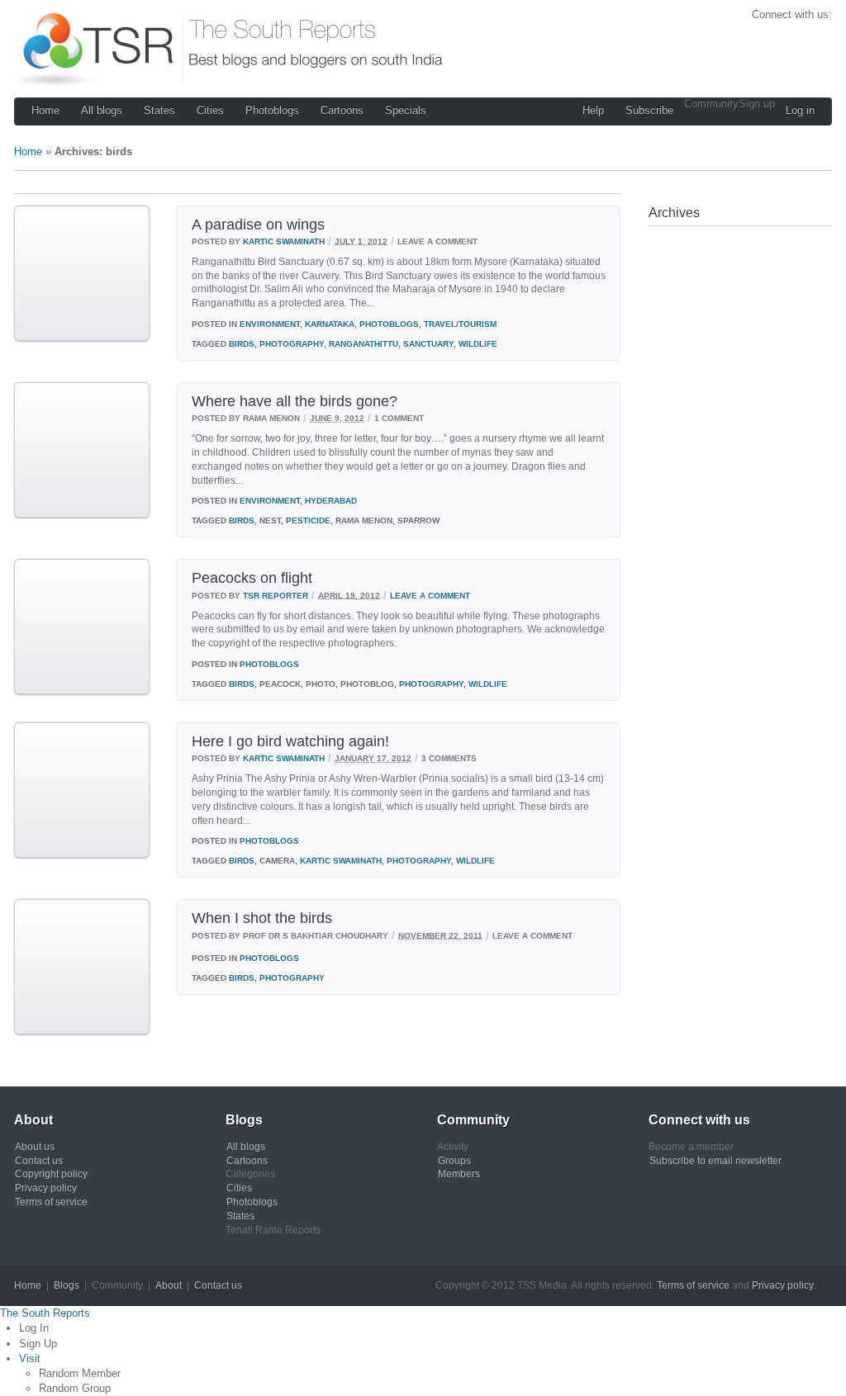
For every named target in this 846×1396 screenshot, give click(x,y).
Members (459, 1174)
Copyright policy (51, 1174)
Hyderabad (331, 500)
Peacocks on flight (252, 578)
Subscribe (649, 110)
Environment (270, 324)
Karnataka (329, 324)
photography (291, 343)
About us (35, 1146)
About (168, 1285)
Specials (405, 110)
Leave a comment (430, 594)
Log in (800, 110)
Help (593, 110)
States (159, 110)
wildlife (478, 343)
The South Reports (45, 1313)
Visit (29, 1358)
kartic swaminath (341, 860)
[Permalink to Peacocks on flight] (82, 691)
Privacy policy (46, 1188)
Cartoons (342, 110)
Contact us (39, 1160)
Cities (210, 110)
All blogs (101, 110)
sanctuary (428, 343)
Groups (454, 1160)
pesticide (308, 520)
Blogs (66, 1285)
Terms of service (51, 1202)
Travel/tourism (460, 324)
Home (45, 110)
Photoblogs (272, 110)
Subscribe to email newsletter (715, 1160)
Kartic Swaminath (284, 240)
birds (241, 343)
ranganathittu (363, 343)
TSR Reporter (275, 594)
